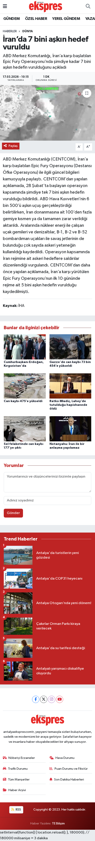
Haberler (10, 31)
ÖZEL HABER (36, 19)
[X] (43, 699)
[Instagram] (51, 699)
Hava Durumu (64, 758)
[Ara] (88, 6)
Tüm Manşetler (19, 779)
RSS (18, 809)
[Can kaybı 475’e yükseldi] (25, 386)
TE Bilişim (58, 823)
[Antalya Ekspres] (45, 6)
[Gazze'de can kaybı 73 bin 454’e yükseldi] (70, 347)
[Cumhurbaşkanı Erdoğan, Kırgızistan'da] (25, 347)
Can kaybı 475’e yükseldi (23, 401)
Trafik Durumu (18, 768)
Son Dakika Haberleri (69, 779)
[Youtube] (59, 699)
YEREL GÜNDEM (66, 19)
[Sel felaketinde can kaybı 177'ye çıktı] (25, 429)
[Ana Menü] (5, 6)
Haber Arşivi (17, 790)
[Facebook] (35, 699)
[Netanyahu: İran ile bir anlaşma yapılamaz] (70, 429)
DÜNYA (27, 31)
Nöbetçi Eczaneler (21, 758)
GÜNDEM (11, 19)
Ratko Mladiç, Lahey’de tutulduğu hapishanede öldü (68, 405)
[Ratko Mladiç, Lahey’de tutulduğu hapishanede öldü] (70, 386)
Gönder (13, 513)
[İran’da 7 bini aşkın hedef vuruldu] (47, 113)
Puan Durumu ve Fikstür (71, 768)
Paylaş (13, 145)
